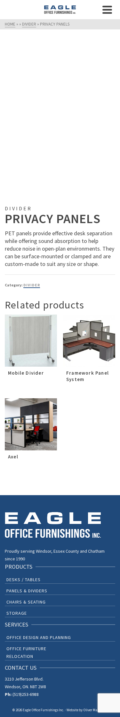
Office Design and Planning (38, 637)
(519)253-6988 (25, 694)
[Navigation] (107, 9)
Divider (31, 285)
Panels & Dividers (26, 591)
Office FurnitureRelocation (26, 652)
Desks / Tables (23, 579)
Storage (16, 613)
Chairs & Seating (26, 602)
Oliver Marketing (95, 710)
